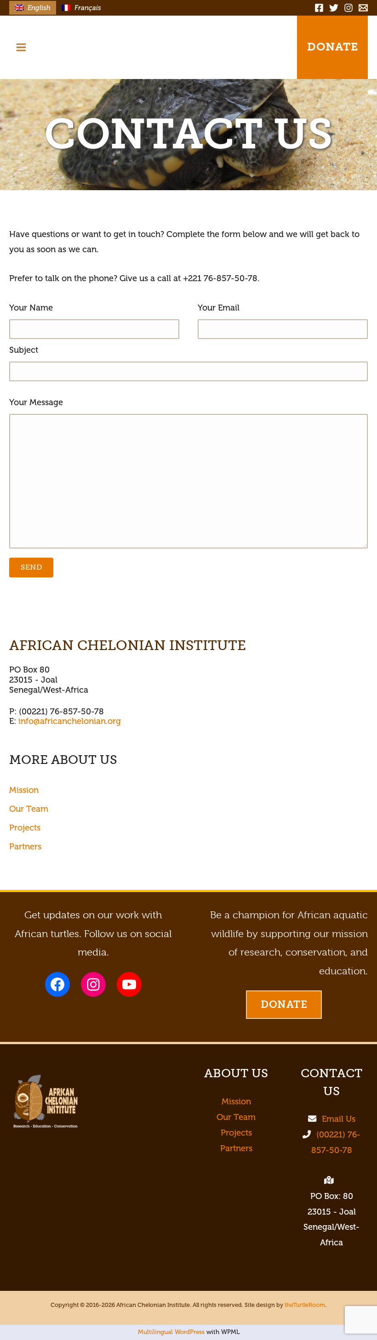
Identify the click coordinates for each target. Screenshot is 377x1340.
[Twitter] (333, 7)
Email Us (338, 1119)
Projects (24, 827)
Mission (24, 790)
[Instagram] (348, 7)
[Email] (363, 7)
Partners (25, 846)
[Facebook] (319, 7)
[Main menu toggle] (21, 47)
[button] (270, 47)
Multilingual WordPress (171, 1332)
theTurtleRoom (305, 1305)
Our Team (28, 809)
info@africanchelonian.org (69, 721)
